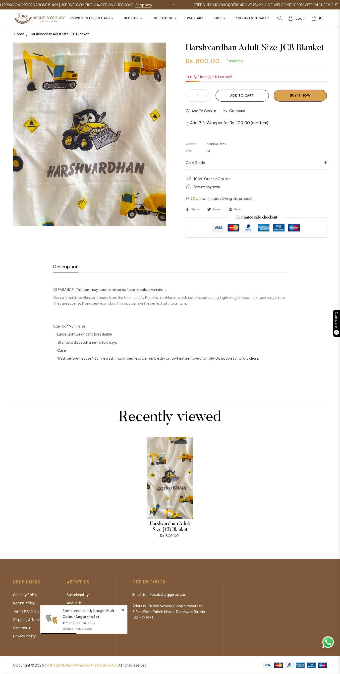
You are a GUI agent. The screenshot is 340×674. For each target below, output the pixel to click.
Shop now (115, 4)
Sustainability (78, 594)
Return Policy (24, 603)
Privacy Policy (24, 636)
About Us (74, 603)
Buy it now (300, 95)
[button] (279, 18)
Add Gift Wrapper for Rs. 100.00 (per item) (229, 122)
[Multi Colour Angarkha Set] (51, 619)
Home (19, 34)
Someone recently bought (85, 610)
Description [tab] (65, 266)
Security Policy (25, 594)
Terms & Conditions (29, 611)
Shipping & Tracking (29, 619)
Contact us (22, 627)
